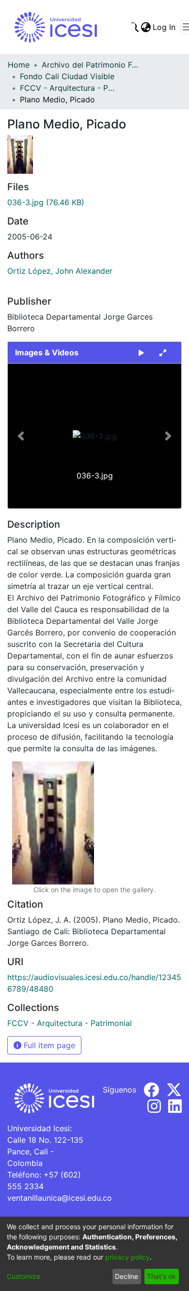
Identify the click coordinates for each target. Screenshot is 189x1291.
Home (19, 65)
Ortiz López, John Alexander (59, 271)
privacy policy (127, 1257)
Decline (126, 1276)
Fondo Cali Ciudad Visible (67, 76)
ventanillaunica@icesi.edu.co (59, 1198)
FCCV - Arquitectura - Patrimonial (68, 88)
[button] (21, 436)
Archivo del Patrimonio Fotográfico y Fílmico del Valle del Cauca (90, 65)
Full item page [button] (48, 1045)
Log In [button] (164, 27)
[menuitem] (146, 27)
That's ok (161, 1276)
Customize (23, 1276)
